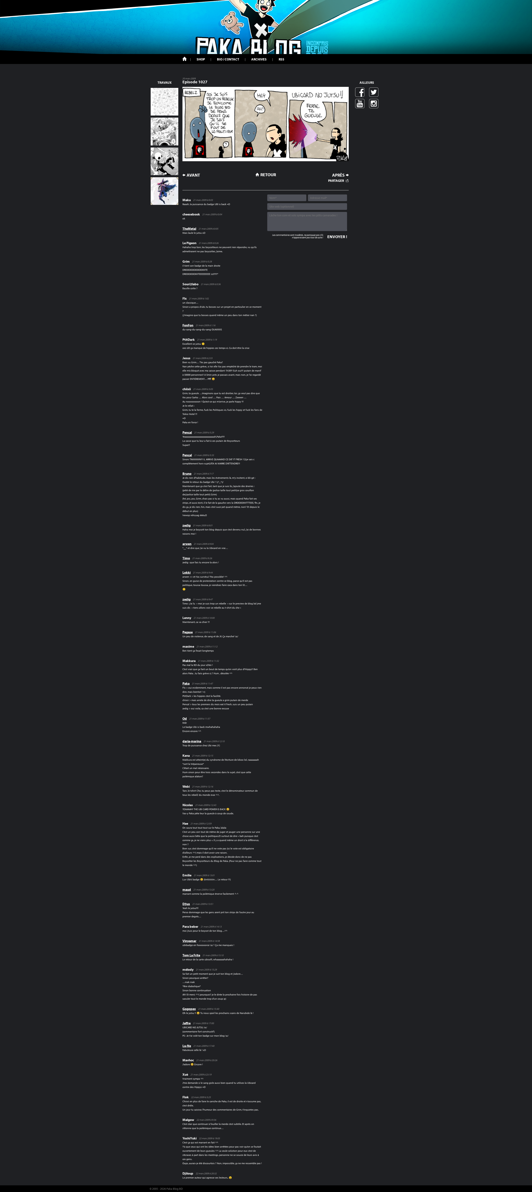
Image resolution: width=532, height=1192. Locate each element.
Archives (259, 59)
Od (184, 718)
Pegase (187, 632)
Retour (268, 174)
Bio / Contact (228, 59)
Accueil (184, 59)
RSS (281, 59)
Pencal (187, 432)
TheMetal (189, 228)
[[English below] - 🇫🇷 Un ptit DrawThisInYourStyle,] (164, 161)
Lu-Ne (186, 1046)
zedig (186, 525)
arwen (186, 544)
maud (186, 889)
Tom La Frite (191, 955)
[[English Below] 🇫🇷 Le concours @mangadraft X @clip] (164, 131)
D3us (186, 904)
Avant (193, 175)
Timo (186, 558)
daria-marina (191, 741)
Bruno (186, 473)
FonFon (187, 325)
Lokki (186, 572)
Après (338, 175)
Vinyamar (189, 941)
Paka (186, 683)
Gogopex (189, 1009)
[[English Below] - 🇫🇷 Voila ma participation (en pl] (164, 191)
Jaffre (186, 1023)
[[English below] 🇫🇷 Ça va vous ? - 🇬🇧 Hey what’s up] (164, 102)
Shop (201, 59)
